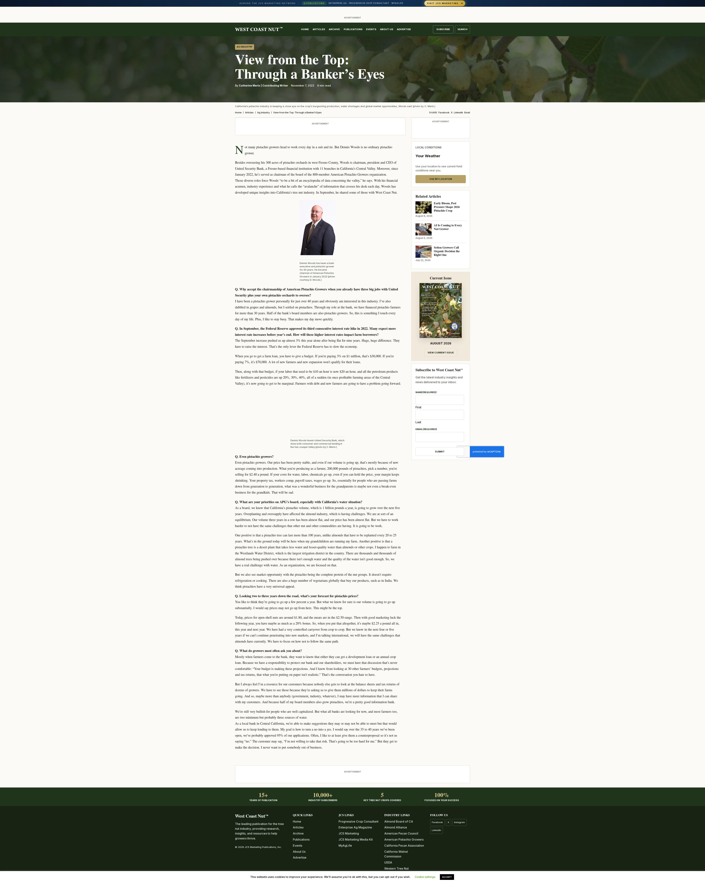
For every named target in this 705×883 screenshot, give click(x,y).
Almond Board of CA (398, 821)
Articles (319, 29)
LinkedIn (458, 112)
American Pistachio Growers (404, 839)
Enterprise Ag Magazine (355, 827)
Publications (353, 29)
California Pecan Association (404, 845)
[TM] (257, 29)
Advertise (404, 29)
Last (418, 422)
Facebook (443, 112)
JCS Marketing (349, 833)
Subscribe (443, 29)
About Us (386, 29)
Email (467, 112)
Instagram (459, 822)
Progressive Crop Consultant (358, 821)
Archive (334, 29)
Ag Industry (244, 47)
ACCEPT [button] (447, 876)
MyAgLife (345, 845)
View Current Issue (441, 352)
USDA (388, 862)
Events (371, 29)
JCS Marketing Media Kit (356, 839)
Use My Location (440, 179)
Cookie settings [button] (425, 877)
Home (305, 29)
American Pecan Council (401, 833)
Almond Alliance (395, 827)
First (418, 407)
